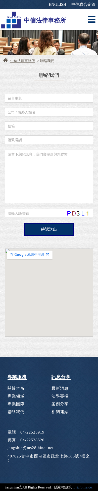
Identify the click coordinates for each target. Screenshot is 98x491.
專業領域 (16, 396)
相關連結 (60, 412)
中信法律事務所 (22, 61)
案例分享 (60, 404)
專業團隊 (16, 404)
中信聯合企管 (83, 4)
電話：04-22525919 (26, 432)
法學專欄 (60, 396)
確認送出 (49, 229)
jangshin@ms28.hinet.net (31, 448)
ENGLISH (57, 4)
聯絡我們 (16, 412)
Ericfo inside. (83, 487)
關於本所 (16, 388)
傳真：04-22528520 (26, 440)
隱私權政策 (63, 487)
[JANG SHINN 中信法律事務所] (11, 19)
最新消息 (60, 388)
